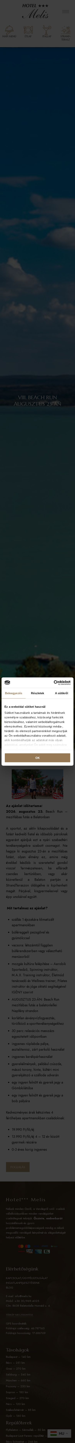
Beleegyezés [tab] (13, 693)
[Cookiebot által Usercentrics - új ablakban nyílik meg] (54, 682)
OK (37, 757)
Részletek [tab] (37, 693)
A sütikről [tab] (61, 693)
